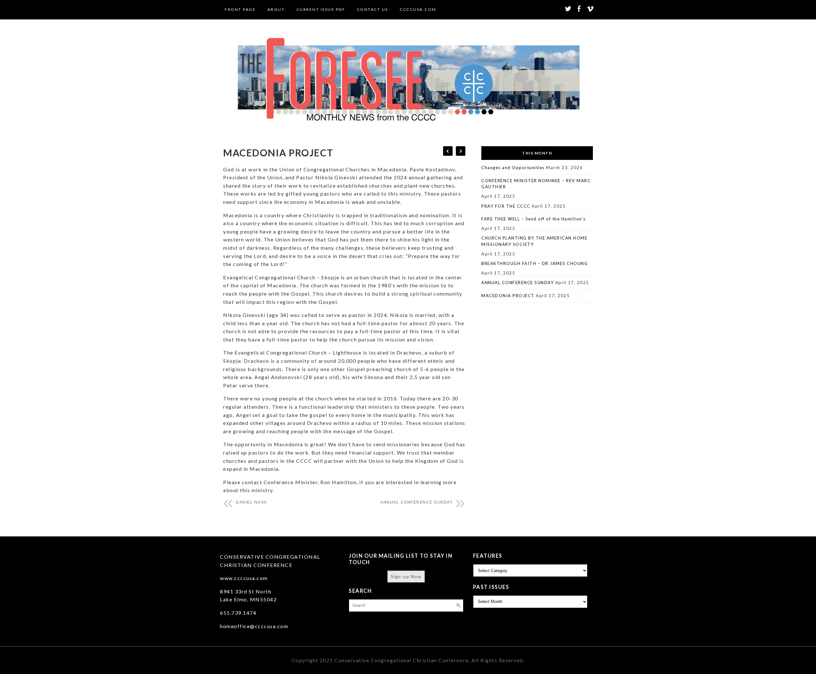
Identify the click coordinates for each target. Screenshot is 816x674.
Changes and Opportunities (513, 167)
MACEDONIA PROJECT (508, 295)
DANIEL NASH (251, 502)
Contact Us (372, 9)
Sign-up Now (406, 576)
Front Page (240, 9)
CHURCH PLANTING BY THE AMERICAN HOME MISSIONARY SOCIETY (534, 241)
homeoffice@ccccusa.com (254, 626)
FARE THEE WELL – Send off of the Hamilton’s (533, 218)
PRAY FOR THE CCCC (505, 206)
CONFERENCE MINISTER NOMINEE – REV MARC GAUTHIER (536, 184)
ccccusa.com (418, 9)
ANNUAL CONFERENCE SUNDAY (416, 502)
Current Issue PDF (321, 9)
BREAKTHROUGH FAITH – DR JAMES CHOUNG (534, 263)
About (276, 9)
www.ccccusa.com (244, 578)
